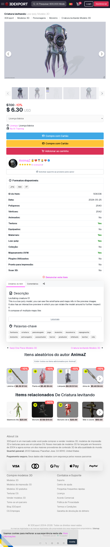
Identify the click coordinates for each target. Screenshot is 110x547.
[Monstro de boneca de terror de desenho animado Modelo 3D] (67, 410)
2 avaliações (37, 165)
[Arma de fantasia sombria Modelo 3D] (92, 376)
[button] (99, 378)
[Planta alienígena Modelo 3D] (42, 376)
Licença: (14, 125)
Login (88, 4)
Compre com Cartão (56, 135)
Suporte (61, 480)
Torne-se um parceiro (17, 502)
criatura (25, 332)
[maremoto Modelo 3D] (17, 410)
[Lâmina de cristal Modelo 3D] (17, 376)
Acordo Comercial (65, 497)
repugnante (84, 332)
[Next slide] (101, 54)
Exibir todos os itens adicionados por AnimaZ (55, 361)
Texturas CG (12, 493)
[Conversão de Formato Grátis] (26, 187)
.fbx (20, 187)
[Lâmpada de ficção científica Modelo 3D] (67, 376)
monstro (58, 332)
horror (52, 337)
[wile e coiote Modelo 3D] (92, 410)
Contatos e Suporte (69, 475)
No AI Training (17, 128)
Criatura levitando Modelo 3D (85, 348)
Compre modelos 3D (19, 475)
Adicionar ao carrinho (57, 151)
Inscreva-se (101, 4)
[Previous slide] (8, 54)
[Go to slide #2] (37, 93)
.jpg (12, 187)
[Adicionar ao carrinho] (18, 380)
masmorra (70, 332)
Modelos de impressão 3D (19, 484)
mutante (14, 337)
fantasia (14, 332)
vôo (93, 337)
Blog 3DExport (14, 506)
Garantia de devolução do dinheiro (73, 511)
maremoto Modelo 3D (16, 419)
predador (63, 337)
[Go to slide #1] (20, 93)
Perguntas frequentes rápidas (71, 489)
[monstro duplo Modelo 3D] (42, 410)
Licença (61, 493)
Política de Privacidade (68, 502)
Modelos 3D (13, 480)
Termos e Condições (66, 506)
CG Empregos (13, 511)
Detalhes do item (15, 284)
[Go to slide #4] (71, 93)
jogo (49, 332)
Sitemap (96, 528)
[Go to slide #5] (88, 93)
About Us (12, 436)
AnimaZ (24, 160)
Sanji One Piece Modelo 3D (23, 348)
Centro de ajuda (64, 484)
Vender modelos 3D (16, 497)
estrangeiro (26, 337)
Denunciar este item (57, 277)
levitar (85, 337)
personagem (38, 332)
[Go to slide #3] (54, 93)
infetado (74, 337)
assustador (40, 337)
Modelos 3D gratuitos (17, 489)
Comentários (32, 284)
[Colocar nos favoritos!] (23, 380)
